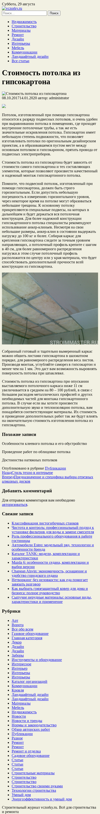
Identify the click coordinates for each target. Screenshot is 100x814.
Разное (17, 738)
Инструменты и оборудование (37, 660)
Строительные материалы (33, 773)
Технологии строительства (34, 790)
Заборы (18, 655)
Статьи (17, 760)
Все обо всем (22, 629)
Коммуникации (24, 52)
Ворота (18, 625)
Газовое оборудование (30, 633)
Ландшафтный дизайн (30, 56)
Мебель (18, 48)
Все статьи (20, 61)
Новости (19, 716)
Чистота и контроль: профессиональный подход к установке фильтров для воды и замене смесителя (53, 529)
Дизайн (18, 39)
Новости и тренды (27, 721)
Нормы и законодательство (34, 725)
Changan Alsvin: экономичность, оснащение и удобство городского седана (49, 573)
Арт (15, 620)
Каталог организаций (29, 681)
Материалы (21, 30)
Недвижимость (24, 22)
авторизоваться (14, 504)
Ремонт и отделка (26, 751)
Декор (17, 642)
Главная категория (27, 638)
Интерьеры (21, 43)
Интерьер (19, 668)
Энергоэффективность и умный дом (42, 799)
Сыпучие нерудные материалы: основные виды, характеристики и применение (52, 599)
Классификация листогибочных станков (45, 523)
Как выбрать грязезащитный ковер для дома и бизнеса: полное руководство (50, 590)
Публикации (55, 468)
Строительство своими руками (37, 786)
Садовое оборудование (31, 755)
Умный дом (21, 795)
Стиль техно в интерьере (27, 473)
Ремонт (18, 35)
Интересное (21, 664)
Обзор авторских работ (31, 729)
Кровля (18, 690)
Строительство (24, 26)
